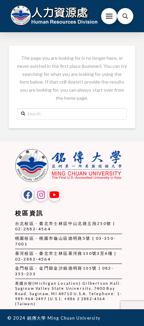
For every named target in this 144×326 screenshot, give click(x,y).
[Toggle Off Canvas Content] (109, 16)
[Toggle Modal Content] (125, 16)
